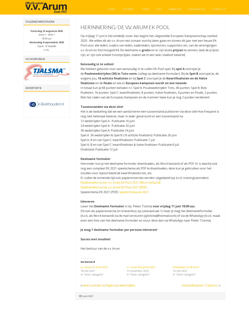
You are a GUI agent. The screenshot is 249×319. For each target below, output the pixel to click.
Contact (219, 9)
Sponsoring (196, 9)
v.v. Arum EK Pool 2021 (94, 267)
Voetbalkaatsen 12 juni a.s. (200, 285)
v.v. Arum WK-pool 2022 (141, 267)
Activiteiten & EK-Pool (186, 267)
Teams (145, 9)
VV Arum (128, 9)
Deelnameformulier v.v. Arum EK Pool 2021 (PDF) (114, 187)
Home (111, 9)
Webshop (175, 9)
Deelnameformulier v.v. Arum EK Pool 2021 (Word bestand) (121, 183)
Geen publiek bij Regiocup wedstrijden (109, 285)
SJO (159, 9)
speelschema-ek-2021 (134, 192)
